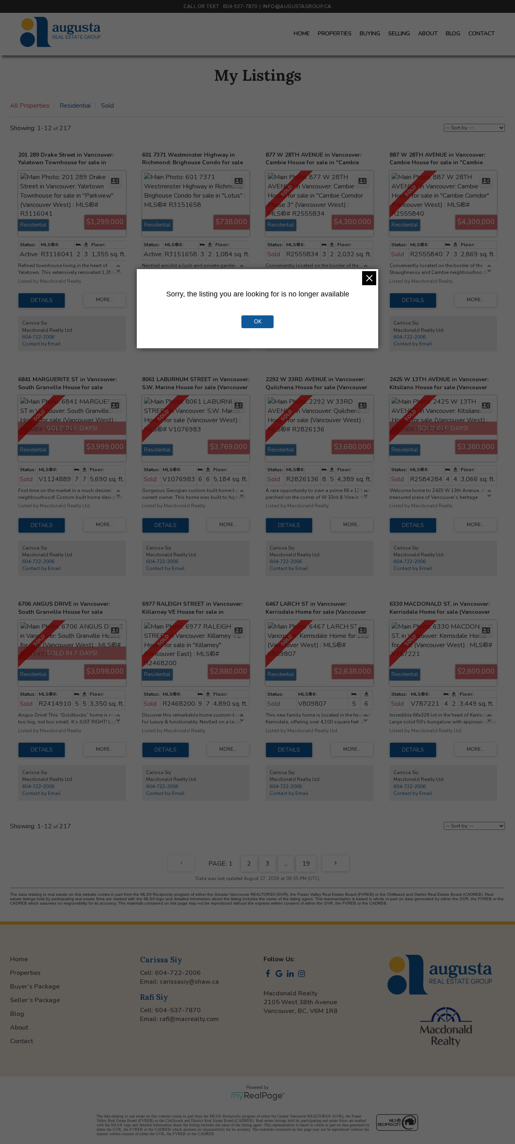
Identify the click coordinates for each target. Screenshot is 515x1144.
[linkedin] (291, 974)
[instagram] (303, 974)
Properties (335, 33)
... (286, 863)
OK (258, 321)
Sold (107, 105)
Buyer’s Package (35, 986)
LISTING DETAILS (42, 300)
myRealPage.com (258, 1096)
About (428, 33)
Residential (75, 105)
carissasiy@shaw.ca (189, 981)
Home (302, 33)
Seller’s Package (35, 1000)
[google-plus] (280, 974)
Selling (399, 33)
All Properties (29, 105)
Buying (370, 33)
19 (306, 863)
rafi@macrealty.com (189, 1019)
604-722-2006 (38, 337)
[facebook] (269, 974)
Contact (481, 33)
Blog (453, 33)
